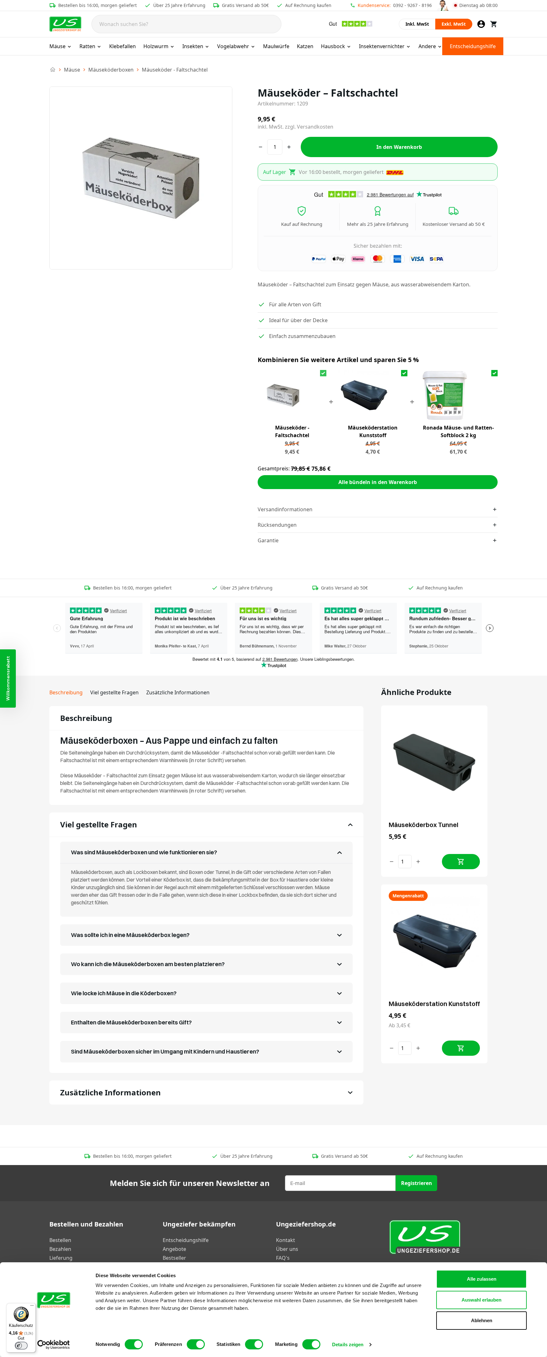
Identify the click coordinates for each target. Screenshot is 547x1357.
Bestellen (60, 1240)
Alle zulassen (481, 1279)
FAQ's (283, 1257)
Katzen (305, 46)
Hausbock (333, 46)
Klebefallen (122, 46)
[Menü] (32, 1307)
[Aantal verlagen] (391, 861)
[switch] (196, 1344)
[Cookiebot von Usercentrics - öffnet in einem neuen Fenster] (53, 1344)
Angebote (174, 1249)
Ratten (87, 46)
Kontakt (285, 1240)
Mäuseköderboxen (111, 69)
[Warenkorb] (494, 24)
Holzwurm (155, 46)
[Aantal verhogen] (418, 861)
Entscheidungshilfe (473, 46)
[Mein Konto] (481, 24)
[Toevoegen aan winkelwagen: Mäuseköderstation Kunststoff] (461, 1048)
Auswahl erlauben (481, 1300)
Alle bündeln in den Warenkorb (377, 482)
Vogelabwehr (233, 46)
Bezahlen (60, 1249)
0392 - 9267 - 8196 (412, 5)
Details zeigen (347, 1344)
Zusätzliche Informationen (178, 692)
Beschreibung (66, 692)
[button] (8, 678)
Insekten (192, 46)
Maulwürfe (276, 46)
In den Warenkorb (399, 146)
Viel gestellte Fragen (114, 692)
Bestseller (174, 1257)
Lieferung (60, 1257)
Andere (427, 46)
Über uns (287, 1249)
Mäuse (57, 46)
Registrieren (416, 1183)
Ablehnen (481, 1320)
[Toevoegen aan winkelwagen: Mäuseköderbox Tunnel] (461, 861)
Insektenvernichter (382, 46)
